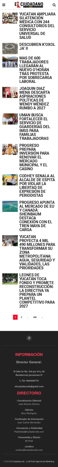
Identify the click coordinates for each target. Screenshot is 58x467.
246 (35, 317)
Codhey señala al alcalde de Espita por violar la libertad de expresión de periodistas (37, 186)
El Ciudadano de (17, 461)
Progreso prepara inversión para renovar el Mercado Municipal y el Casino (34, 157)
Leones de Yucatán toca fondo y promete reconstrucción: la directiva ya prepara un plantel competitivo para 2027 (37, 290)
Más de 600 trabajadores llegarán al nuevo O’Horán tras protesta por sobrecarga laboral (35, 70)
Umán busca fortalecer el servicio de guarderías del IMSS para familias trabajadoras (34, 127)
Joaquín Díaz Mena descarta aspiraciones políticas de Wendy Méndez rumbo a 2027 (34, 98)
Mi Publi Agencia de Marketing (41, 461)
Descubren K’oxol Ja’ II (37, 46)
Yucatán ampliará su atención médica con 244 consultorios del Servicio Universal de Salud (37, 26)
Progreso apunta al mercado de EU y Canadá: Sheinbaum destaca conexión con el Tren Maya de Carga (37, 216)
